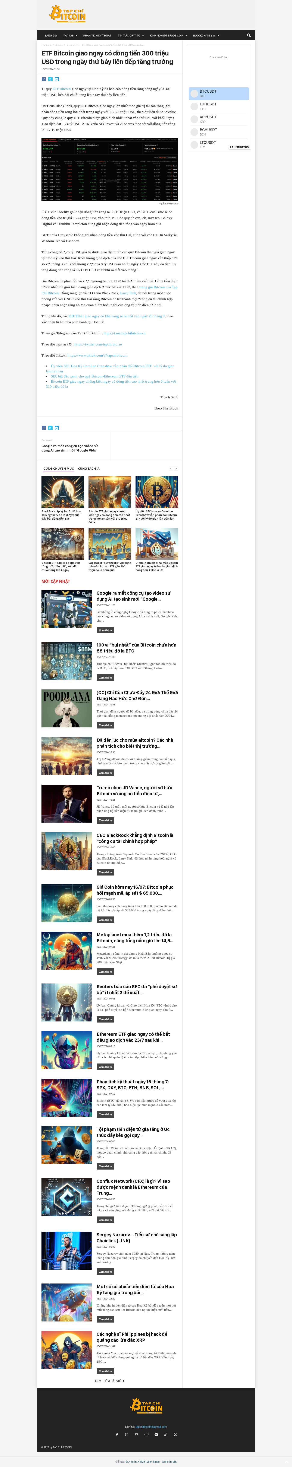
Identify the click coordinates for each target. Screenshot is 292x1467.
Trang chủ (46, 44)
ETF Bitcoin (62, 89)
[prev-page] (171, 468)
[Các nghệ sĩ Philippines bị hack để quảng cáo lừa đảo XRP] (66, 1350)
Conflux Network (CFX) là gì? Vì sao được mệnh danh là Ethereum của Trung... (133, 1187)
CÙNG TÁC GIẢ (89, 468)
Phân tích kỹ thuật (97, 35)
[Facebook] (44, 79)
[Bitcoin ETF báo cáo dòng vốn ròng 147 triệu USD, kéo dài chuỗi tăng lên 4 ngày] (62, 544)
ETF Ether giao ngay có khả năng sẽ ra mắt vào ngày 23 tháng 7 (117, 316)
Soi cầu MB (169, 1461)
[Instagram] (127, 1435)
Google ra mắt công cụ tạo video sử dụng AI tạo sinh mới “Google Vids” (69, 448)
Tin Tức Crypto (129, 35)
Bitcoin (59, 44)
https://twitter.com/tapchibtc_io (98, 344)
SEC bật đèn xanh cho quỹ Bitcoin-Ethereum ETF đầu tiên (95, 376)
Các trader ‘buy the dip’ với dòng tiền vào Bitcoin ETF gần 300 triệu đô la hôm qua (109, 566)
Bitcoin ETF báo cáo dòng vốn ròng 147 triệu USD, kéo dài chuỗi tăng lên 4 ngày (60, 566)
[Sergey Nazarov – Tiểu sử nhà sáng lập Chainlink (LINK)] (66, 1251)
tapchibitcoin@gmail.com (151, 1426)
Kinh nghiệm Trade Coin (166, 35)
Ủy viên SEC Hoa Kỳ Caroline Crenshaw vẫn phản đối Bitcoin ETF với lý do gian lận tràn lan (156, 514)
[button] (249, 35)
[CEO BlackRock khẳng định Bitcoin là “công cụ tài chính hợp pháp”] (66, 851)
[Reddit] (146, 1435)
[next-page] (176, 468)
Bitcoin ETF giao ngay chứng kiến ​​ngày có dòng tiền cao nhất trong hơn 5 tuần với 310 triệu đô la (109, 516)
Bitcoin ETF (72, 44)
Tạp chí (68, 35)
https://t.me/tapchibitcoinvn (124, 333)
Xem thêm (105, 630)
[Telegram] (57, 79)
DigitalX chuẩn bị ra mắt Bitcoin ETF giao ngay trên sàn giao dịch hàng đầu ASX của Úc (157, 566)
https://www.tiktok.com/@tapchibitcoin (97, 355)
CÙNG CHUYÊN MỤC (59, 468)
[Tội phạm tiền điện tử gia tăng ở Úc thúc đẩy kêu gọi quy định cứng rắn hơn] (66, 1145)
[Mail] (137, 1435)
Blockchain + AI (204, 35)
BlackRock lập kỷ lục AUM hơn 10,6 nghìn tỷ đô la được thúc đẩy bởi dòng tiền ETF (61, 514)
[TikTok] (166, 1435)
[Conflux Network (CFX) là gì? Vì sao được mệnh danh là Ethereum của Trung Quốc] (66, 1197)
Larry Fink (128, 293)
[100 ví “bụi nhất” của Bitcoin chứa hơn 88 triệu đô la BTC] (66, 661)
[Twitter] (50, 79)
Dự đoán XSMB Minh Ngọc (143, 1461)
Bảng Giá (51, 35)
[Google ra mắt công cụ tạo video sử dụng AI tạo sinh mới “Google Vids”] (66, 609)
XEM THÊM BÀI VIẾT (109, 1381)
